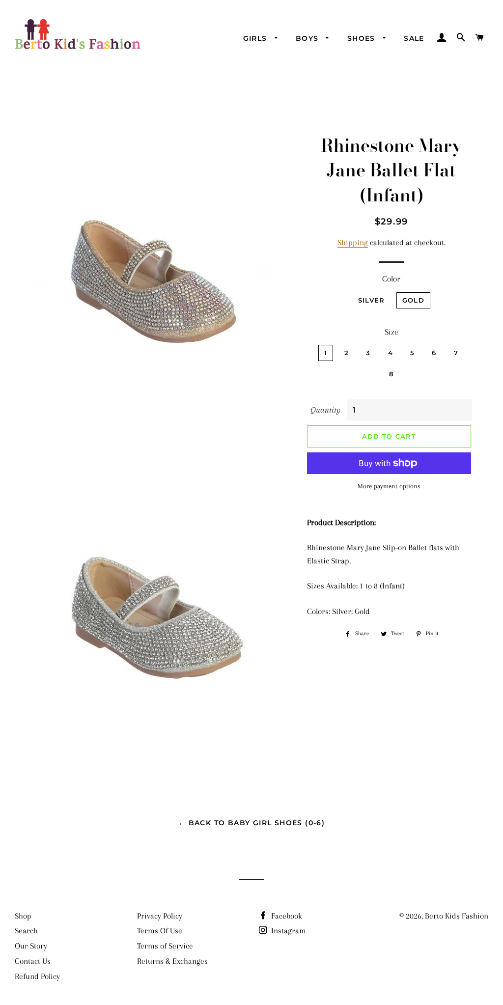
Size (391, 331)
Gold (413, 300)
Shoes (362, 38)
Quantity (325, 410)
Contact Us (33, 961)
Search (26, 930)
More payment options (389, 486)
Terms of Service (165, 945)
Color (391, 278)
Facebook (285, 916)
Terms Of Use (159, 930)
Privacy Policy (159, 916)
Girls (256, 38)
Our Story (31, 945)
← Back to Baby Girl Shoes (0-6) (251, 822)
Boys (308, 38)
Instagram (287, 930)
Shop (23, 916)
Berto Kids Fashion (456, 916)
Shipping (352, 242)
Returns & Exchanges (172, 961)
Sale (414, 38)
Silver (371, 300)
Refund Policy (37, 976)
